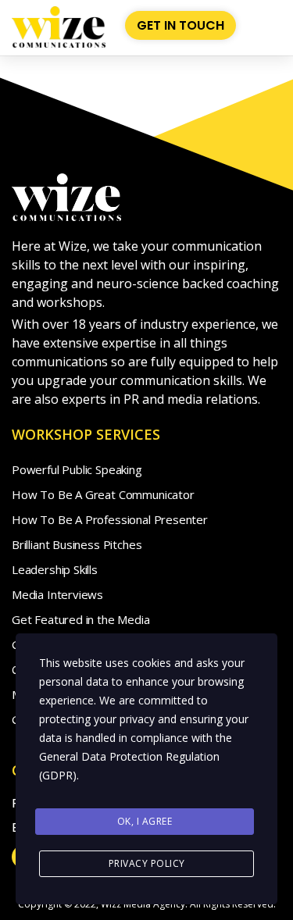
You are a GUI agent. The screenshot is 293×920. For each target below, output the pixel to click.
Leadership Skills (55, 569)
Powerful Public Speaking (77, 469)
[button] (267, 25)
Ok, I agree (145, 821)
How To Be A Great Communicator (103, 494)
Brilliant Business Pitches (76, 544)
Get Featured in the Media (81, 619)
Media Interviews (57, 594)
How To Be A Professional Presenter (110, 519)
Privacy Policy (147, 863)
